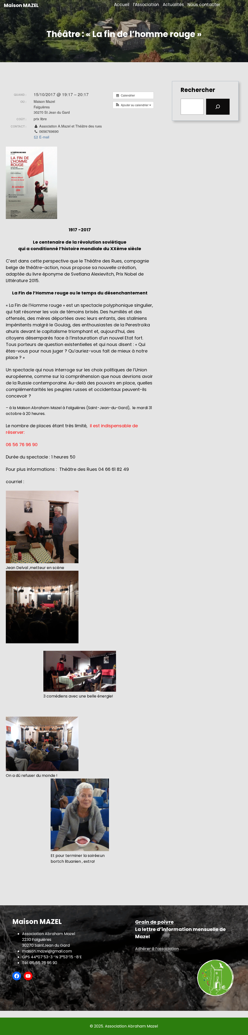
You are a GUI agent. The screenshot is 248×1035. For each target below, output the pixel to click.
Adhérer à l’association (157, 949)
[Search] (218, 107)
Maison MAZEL (21, 5)
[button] (133, 105)
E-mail (43, 137)
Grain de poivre (154, 922)
